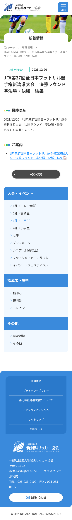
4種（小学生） (22, 228)
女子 (16, 235)
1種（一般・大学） (25, 206)
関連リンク (36, 429)
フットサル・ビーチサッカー (32, 257)
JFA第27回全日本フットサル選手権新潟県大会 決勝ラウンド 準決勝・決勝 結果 (39, 155)
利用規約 (36, 381)
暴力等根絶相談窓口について (36, 400)
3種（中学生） (22, 220)
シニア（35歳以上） (26, 250)
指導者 (17, 293)
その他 (17, 343)
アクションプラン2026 (36, 410)
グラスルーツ (22, 243)
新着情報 (27, 47)
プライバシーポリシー (36, 390)
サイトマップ (36, 419)
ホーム (11, 47)
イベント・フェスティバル (30, 265)
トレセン (19, 308)
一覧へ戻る (36, 174)
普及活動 (19, 336)
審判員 (17, 300)
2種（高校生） (22, 213)
